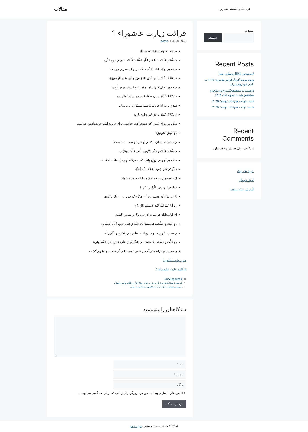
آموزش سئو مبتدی (242, 189)
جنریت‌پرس (136, 426)
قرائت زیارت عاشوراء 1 (171, 269)
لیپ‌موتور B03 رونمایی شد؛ (236, 73)
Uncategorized (173, 278)
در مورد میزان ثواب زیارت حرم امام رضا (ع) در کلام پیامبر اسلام (148, 282)
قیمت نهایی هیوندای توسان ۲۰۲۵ (233, 101)
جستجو (249, 30)
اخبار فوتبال (246, 180)
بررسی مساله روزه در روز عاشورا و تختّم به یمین (156, 286)
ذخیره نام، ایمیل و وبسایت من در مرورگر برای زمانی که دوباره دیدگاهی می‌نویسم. (130, 393)
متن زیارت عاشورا (174, 260)
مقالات (60, 9)
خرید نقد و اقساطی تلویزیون (234, 9)
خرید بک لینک (245, 171)
